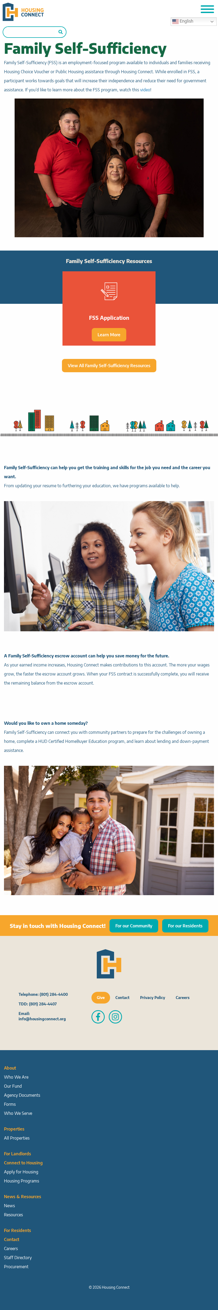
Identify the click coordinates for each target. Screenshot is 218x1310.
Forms (10, 1104)
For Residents (17, 1230)
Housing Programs (21, 1181)
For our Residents (185, 925)
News (9, 1205)
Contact (122, 997)
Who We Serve (18, 1113)
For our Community (133, 925)
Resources (13, 1214)
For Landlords (17, 1153)
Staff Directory (18, 1257)
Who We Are (16, 1077)
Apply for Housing (21, 1171)
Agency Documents (22, 1095)
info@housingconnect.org (42, 1019)
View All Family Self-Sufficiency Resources (109, 365)
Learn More (109, 334)
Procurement (16, 1266)
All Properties (17, 1138)
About (10, 1068)
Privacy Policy (152, 997)
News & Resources (22, 1196)
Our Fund (13, 1086)
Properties (14, 1129)
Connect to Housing (23, 1162)
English (186, 21)
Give (101, 997)
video (145, 89)
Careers (183, 997)
